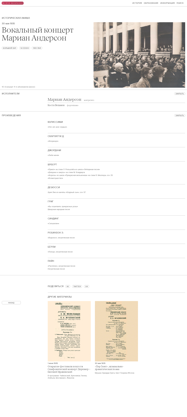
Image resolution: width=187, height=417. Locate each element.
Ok (86, 286)
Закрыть (180, 94)
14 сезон (24, 48)
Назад (11, 303)
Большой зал (9, 48)
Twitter (77, 286)
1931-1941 (37, 48)
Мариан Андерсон (71, 99)
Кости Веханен (63, 105)
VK (68, 286)
